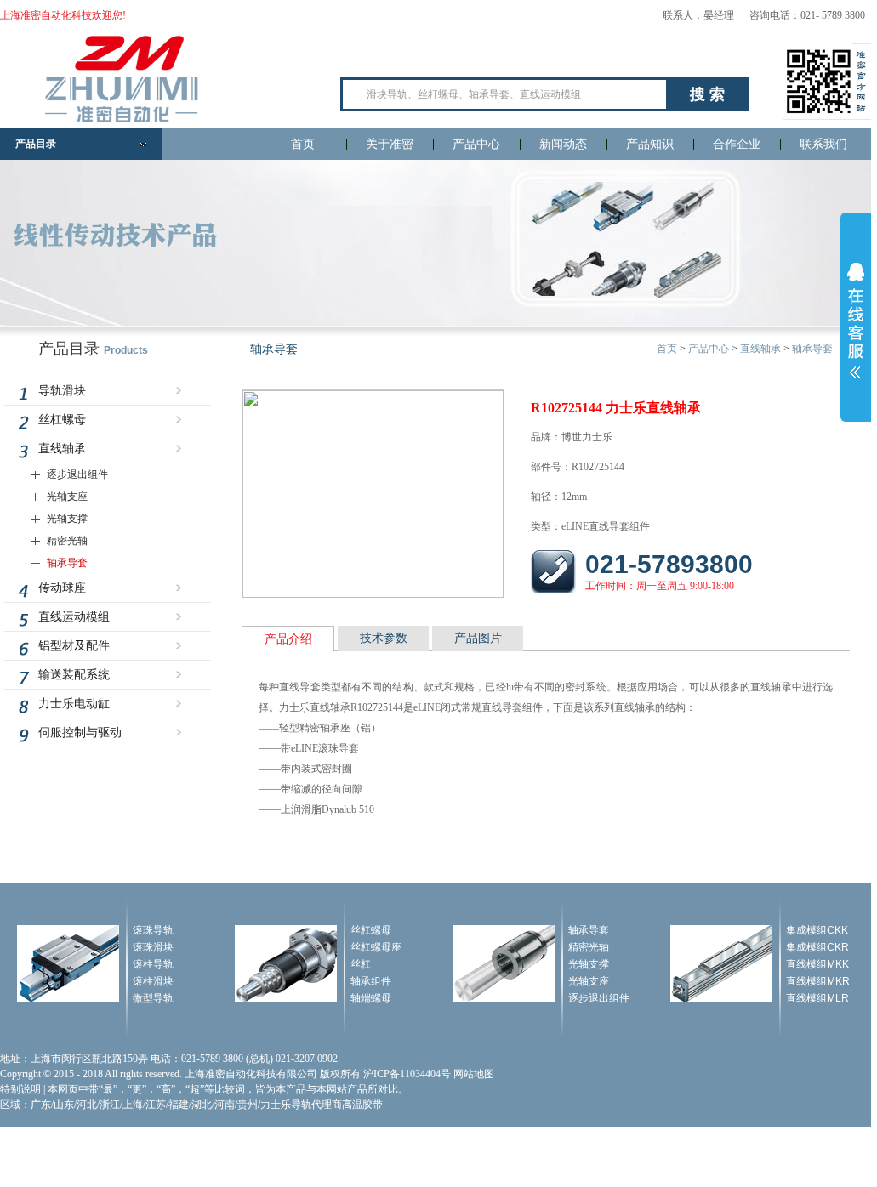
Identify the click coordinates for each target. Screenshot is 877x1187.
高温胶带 (362, 1104)
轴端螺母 (370, 998)
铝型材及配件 (74, 645)
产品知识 (650, 144)
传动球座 (62, 588)
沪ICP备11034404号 (407, 1074)
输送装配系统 (74, 674)
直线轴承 (62, 448)
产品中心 (476, 144)
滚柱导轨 (153, 964)
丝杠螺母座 (375, 947)
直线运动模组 (74, 617)
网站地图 (473, 1074)
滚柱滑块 (153, 981)
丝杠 (360, 964)
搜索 (709, 94)
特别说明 (20, 1089)
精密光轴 (67, 541)
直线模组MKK (817, 964)
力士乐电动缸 (74, 703)
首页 (303, 144)
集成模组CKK (817, 930)
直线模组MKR (818, 981)
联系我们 (823, 144)
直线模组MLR (817, 998)
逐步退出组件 (77, 474)
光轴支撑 (67, 519)
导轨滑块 (62, 390)
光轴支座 (67, 497)
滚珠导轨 (153, 930)
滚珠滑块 (153, 947)
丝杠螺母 (62, 419)
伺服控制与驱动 (80, 732)
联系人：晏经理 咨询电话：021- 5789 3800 (764, 15)
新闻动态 (563, 144)
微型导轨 (153, 998)
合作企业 (736, 144)
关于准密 (389, 144)
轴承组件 (370, 981)
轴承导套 (67, 563)
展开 (855, 320)
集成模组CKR (817, 947)
